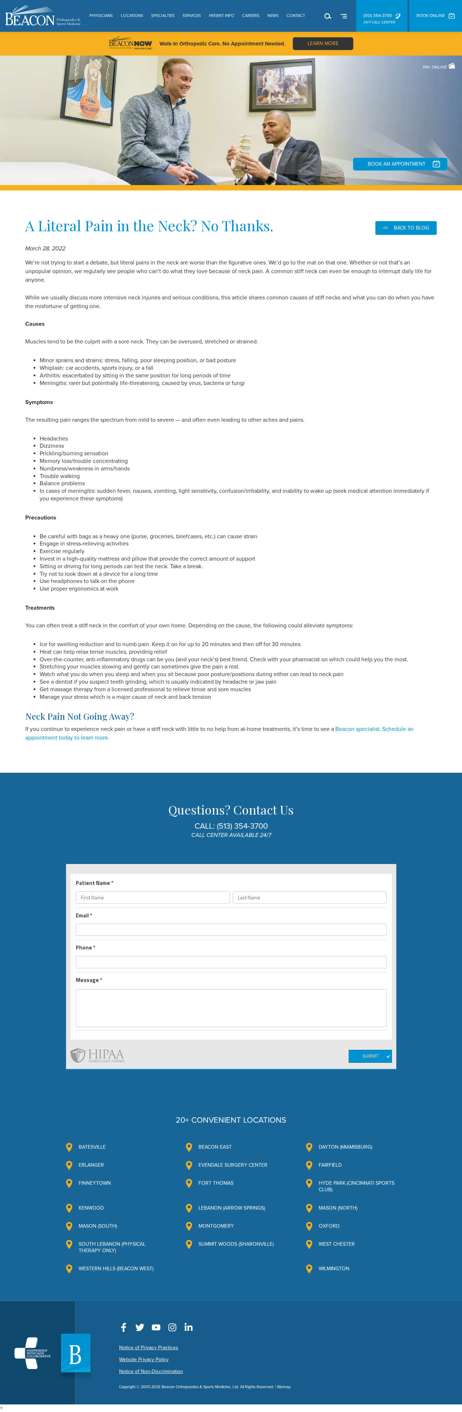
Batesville (92, 1147)
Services (192, 15)
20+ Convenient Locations (231, 1120)
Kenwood (91, 1208)
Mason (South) (98, 1226)
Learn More (323, 43)
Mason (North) (338, 1208)
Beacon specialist (357, 729)
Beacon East (215, 1147)
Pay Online (435, 67)
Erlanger (91, 1165)
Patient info (221, 15)
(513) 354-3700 (377, 15)
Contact (296, 15)
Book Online (431, 15)
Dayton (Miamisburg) (345, 1147)
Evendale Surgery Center (233, 1165)
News (273, 15)
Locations (132, 15)
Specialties (163, 15)
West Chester (337, 1244)
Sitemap (284, 1387)
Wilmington (334, 1269)
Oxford (329, 1226)
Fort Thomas (216, 1183)
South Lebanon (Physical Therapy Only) (112, 1247)
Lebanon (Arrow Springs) (232, 1208)
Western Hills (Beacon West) (116, 1269)
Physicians (101, 15)
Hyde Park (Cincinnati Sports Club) (357, 1186)
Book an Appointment (397, 164)
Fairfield (330, 1165)
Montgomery (216, 1226)
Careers (251, 15)
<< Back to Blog (406, 228)
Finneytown (95, 1183)
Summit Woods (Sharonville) (236, 1244)
